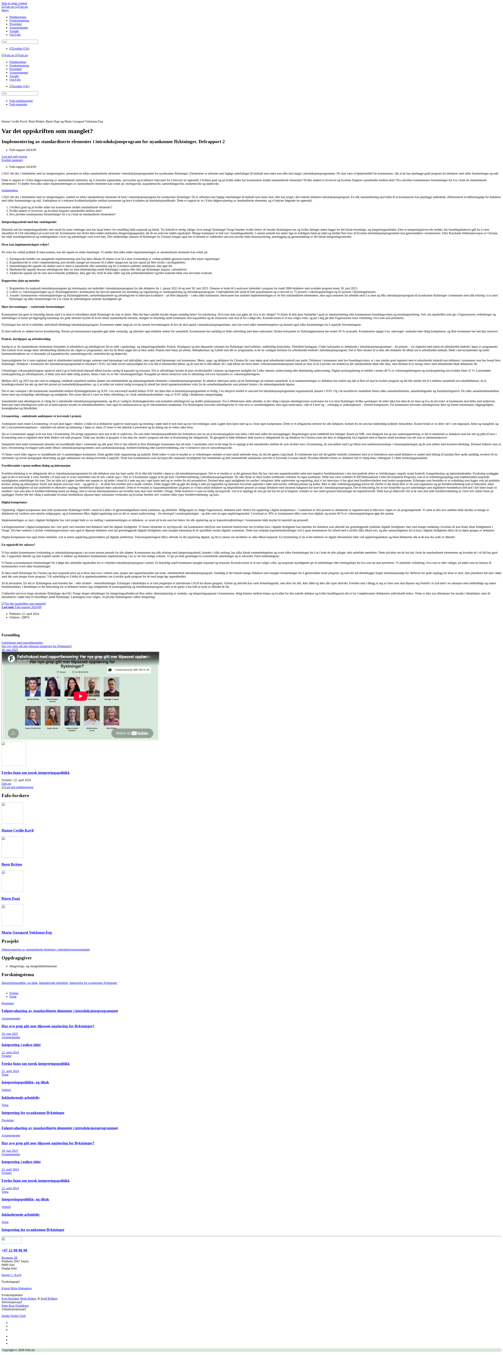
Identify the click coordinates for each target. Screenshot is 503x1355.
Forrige (13, 993)
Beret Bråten (28, 1298)
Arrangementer (18, 27)
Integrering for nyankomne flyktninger (93, 983)
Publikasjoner (17, 17)
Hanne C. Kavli (11, 1275)
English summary (12, 160)
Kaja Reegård (10, 1298)
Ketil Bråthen (49, 1298)
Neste (13, 996)
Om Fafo (15, 34)
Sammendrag (10, 190)
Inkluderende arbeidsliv (53, 983)
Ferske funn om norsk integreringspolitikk (36, 773)
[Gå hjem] (15, 6)
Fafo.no (6, 783)
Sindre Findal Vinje (14, 1316)
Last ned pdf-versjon (14, 156)
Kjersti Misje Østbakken (17, 1288)
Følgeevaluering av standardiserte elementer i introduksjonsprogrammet (46, 949)
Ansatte (14, 31)
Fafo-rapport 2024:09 (21, 607)
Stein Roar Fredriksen (15, 1305)
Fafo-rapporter (18, 104)
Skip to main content (14, 3)
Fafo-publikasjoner (21, 100)
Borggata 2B (9, 1257)
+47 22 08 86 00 (14, 1250)
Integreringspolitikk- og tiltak (20, 983)
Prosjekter (15, 24)
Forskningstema (19, 20)
